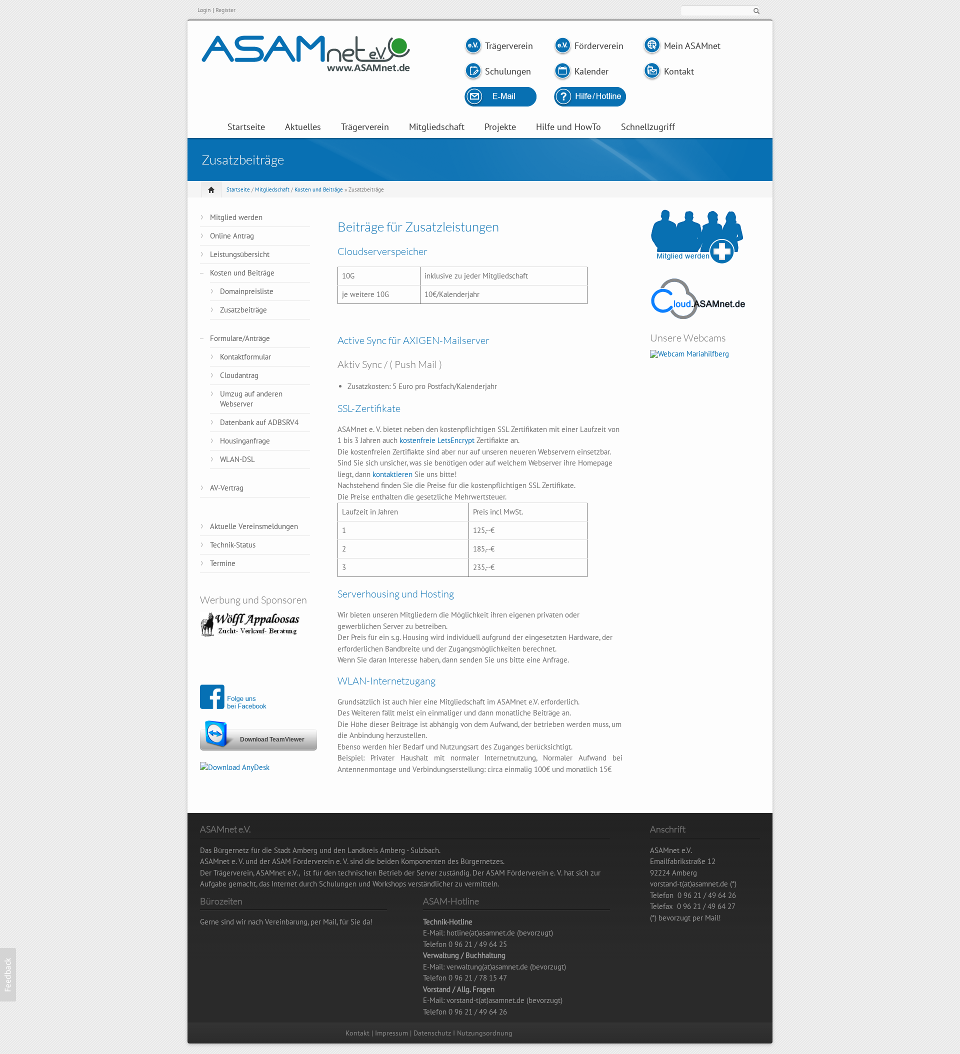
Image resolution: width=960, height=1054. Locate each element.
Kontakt (679, 71)
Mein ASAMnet (692, 46)
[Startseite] (306, 65)
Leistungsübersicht (240, 254)
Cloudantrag (239, 375)
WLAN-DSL (237, 459)
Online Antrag (232, 235)
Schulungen (508, 71)
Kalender (591, 71)
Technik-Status (233, 545)
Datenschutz (432, 1033)
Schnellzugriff (648, 127)
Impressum (391, 1033)
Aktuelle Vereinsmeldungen (254, 526)
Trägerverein (508, 46)
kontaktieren (392, 474)
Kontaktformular (245, 357)
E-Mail (511, 96)
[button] (8, 975)
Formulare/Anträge (240, 338)
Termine (223, 563)
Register (226, 10)
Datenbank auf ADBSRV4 (259, 422)
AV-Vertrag (227, 487)
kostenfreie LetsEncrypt (437, 440)
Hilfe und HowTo (568, 127)
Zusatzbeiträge (243, 309)
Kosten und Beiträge (318, 189)
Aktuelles (303, 127)
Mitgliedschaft (436, 127)
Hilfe (589, 96)
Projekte (500, 127)
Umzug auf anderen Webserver (251, 398)
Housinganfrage (245, 441)
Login (204, 10)
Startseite (246, 127)
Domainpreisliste (247, 291)
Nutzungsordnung (484, 1033)
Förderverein (598, 46)
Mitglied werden (236, 217)
